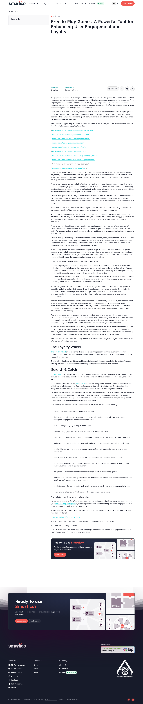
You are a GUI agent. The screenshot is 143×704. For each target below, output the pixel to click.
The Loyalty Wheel (58, 352)
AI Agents (45, 3)
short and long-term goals (65, 504)
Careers (92, 3)
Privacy (61, 700)
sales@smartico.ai (73, 700)
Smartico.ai (80, 383)
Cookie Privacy (38, 700)
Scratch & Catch (57, 374)
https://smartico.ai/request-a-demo (65, 517)
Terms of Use (28, 700)
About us (68, 3)
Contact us (57, 3)
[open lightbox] (125, 669)
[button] (33, 3)
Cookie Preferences (51, 700)
